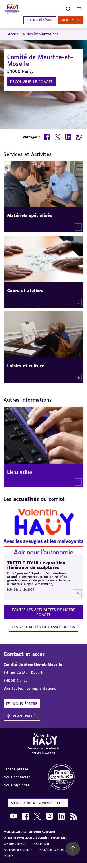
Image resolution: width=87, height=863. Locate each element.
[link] (65, 777)
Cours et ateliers (25, 290)
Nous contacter (17, 777)
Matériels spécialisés (29, 215)
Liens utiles (19, 472)
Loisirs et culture (25, 365)
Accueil (14, 34)
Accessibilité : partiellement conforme (29, 831)
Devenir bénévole (39, 20)
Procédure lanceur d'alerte (57, 850)
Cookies (9, 856)
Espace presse (16, 769)
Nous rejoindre (16, 785)
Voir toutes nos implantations (30, 688)
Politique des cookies (18, 850)
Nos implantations (42, 34)
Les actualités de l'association (43, 627)
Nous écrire (25, 703)
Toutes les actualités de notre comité (43, 612)
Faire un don (71, 20)
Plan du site (41, 844)
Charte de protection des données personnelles (35, 837)
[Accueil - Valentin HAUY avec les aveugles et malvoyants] (12, 9)
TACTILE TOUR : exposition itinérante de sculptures (36, 565)
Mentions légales (15, 844)
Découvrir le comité (31, 81)
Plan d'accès (25, 716)
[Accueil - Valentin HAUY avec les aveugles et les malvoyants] (43, 744)
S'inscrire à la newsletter (38, 803)
